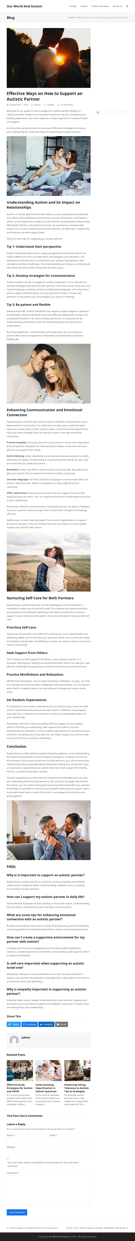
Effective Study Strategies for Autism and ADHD (20, 1088)
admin (37, 104)
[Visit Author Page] (14, 1040)
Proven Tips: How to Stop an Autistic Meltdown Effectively (96, 1228)
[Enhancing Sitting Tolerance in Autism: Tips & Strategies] (77, 1070)
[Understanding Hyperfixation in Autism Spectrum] (49, 1070)
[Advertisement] (112, 67)
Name (11, 1135)
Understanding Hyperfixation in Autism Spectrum (46, 1088)
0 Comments (67, 104)
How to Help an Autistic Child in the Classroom (32, 1228)
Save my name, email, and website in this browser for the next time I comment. (43, 1164)
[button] (127, 6)
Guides (50, 104)
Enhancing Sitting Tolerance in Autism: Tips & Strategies (76, 1088)
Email (53, 1135)
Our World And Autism (24, 6)
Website (11, 1147)
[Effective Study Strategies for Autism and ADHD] (20, 1070)
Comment (13, 1172)
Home (71, 17)
